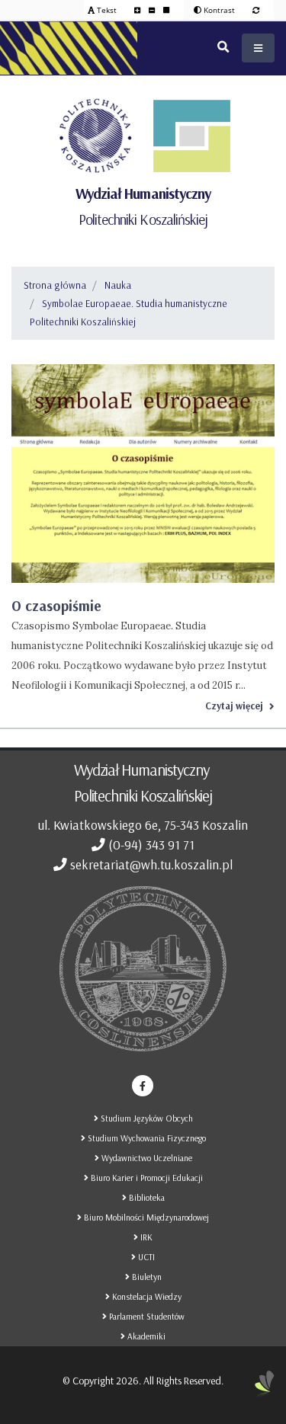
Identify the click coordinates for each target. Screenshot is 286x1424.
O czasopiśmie (56, 606)
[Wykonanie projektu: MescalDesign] (265, 1390)
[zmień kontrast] (255, 10)
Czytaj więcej (234, 705)
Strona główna (55, 285)
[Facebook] (142, 1085)
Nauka (117, 285)
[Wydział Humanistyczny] (191, 136)
